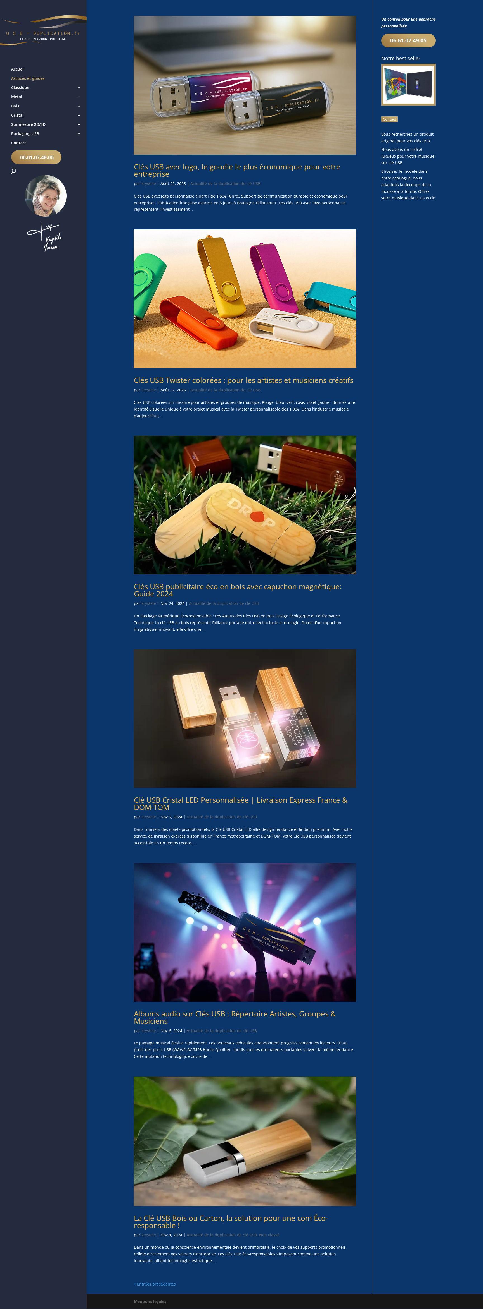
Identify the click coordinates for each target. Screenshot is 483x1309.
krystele (148, 183)
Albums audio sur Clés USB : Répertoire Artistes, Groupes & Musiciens (235, 1017)
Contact (18, 143)
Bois (15, 106)
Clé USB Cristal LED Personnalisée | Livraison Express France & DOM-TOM (240, 803)
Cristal (17, 115)
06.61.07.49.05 (37, 157)
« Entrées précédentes (155, 1284)
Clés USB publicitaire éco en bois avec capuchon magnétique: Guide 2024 (238, 590)
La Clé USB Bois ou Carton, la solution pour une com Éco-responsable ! (231, 1221)
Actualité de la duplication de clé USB (225, 183)
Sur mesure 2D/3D (28, 125)
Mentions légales (150, 1301)
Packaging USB (25, 134)
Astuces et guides (28, 78)
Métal (16, 97)
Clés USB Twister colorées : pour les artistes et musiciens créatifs (243, 380)
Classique (20, 88)
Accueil (18, 69)
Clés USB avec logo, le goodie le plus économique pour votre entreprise (237, 170)
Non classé (269, 1235)
